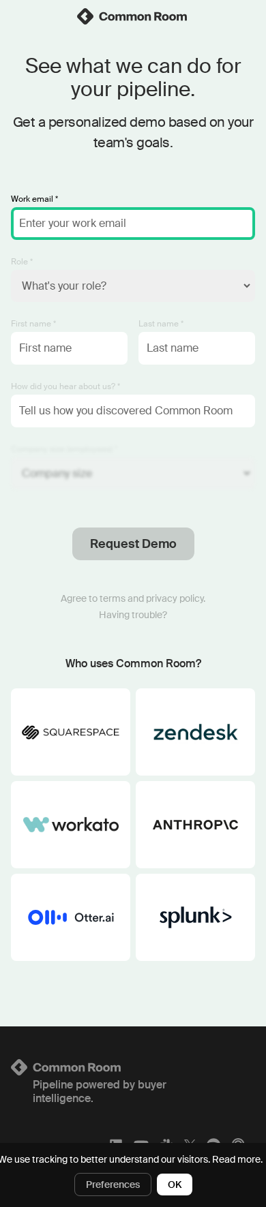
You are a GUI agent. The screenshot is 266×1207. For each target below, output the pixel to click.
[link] (133, 16)
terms (112, 598)
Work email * (34, 199)
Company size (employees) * (64, 449)
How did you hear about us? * (65, 386)
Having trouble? (133, 615)
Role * (22, 261)
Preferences (113, 1184)
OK (174, 1184)
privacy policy (174, 598)
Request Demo (133, 544)
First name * (33, 323)
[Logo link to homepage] (133, 1067)
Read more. (237, 1159)
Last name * (160, 323)
